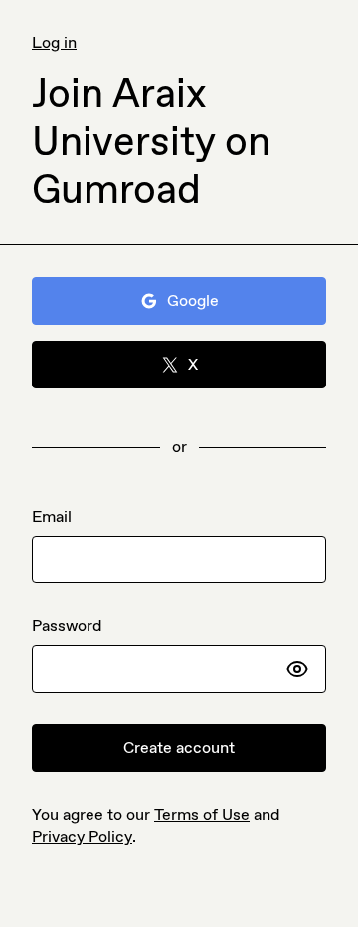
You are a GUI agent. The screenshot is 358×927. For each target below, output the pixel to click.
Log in (54, 42)
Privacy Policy (82, 836)
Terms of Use (202, 814)
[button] (297, 669)
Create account (179, 747)
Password (67, 625)
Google (193, 300)
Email (52, 516)
